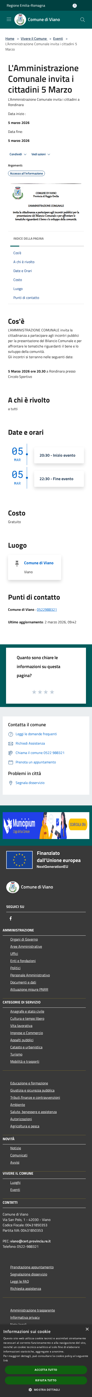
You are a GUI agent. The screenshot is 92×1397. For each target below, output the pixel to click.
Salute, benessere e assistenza (33, 1111)
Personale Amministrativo (30, 975)
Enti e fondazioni (23, 960)
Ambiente (17, 1104)
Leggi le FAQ (19, 1281)
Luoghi (15, 1182)
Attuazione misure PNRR (29, 989)
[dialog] (46, 1361)
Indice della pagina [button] (28, 238)
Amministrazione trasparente (32, 1310)
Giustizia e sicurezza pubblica (32, 1090)
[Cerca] (82, 19)
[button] (46, 1389)
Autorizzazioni (21, 1119)
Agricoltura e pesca (24, 1126)
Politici (15, 968)
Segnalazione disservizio (28, 1274)
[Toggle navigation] (9, 19)
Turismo (16, 1054)
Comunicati (18, 1155)
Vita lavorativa (21, 1025)
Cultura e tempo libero (27, 1018)
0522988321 (47, 609)
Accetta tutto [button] (46, 1370)
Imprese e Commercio (26, 1032)
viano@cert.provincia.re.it (30, 1241)
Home (9, 38)
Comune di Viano (39, 563)
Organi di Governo (24, 939)
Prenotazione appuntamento (32, 1267)
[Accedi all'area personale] (74, 5)
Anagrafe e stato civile (27, 1011)
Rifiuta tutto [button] (45, 1380)
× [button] (87, 1329)
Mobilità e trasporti (24, 1061)
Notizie (15, 1148)
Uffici (14, 953)
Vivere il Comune (34, 38)
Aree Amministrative (26, 946)
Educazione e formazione (29, 1083)
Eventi (58, 38)
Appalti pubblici (21, 1040)
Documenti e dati (23, 982)
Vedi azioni (38, 154)
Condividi (16, 154)
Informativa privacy (25, 1317)
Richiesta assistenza (25, 1288)
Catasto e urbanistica (26, 1047)
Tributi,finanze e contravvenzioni (35, 1097)
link (5, 1360)
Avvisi (14, 1162)
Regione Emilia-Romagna (26, 5)
